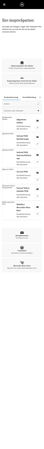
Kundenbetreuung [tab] (11, 97)
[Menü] (4, 4)
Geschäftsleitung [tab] (29, 97)
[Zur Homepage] (22, 4)
